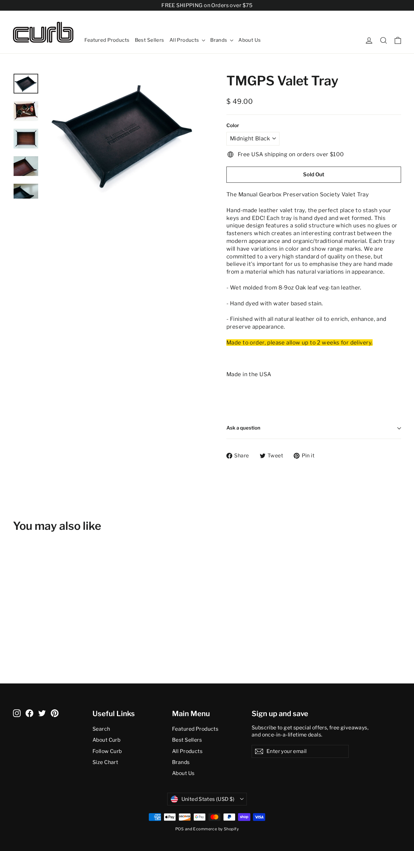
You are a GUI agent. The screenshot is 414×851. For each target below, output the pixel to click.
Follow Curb (107, 751)
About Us (249, 40)
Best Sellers (149, 40)
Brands (219, 40)
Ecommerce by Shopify (216, 828)
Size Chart (105, 762)
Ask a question (243, 428)
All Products (185, 40)
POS (179, 828)
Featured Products (106, 40)
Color (232, 125)
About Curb (106, 740)
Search (101, 729)
